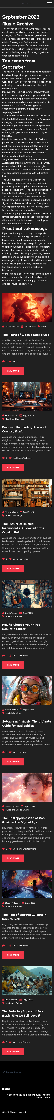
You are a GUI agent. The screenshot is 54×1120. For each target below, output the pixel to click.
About (48, 1097)
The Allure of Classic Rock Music (25, 335)
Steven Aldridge (12, 903)
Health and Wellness (15, 419)
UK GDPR (46, 1095)
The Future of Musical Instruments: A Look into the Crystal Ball (23, 528)
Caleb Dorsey (11, 613)
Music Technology (14, 515)
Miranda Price (11, 512)
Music (43, 326)
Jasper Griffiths (12, 326)
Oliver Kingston (12, 806)
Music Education (13, 713)
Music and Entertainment (17, 810)
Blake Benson (11, 415)
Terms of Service (16, 1095)
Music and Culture (14, 1003)
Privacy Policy (33, 1095)
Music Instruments (14, 616)
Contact (39, 1097)
